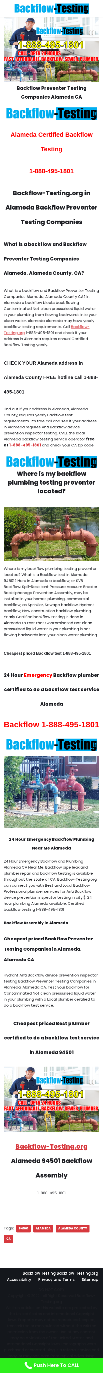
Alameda (43, 1228)
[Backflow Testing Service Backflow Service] (51, 9)
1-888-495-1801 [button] (25, 445)
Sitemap (90, 1279)
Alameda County (72, 1228)
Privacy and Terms (56, 1279)
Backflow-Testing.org (52, 1146)
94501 (23, 1228)
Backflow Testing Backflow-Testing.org (60, 1273)
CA (8, 1239)
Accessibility (19, 1279)
